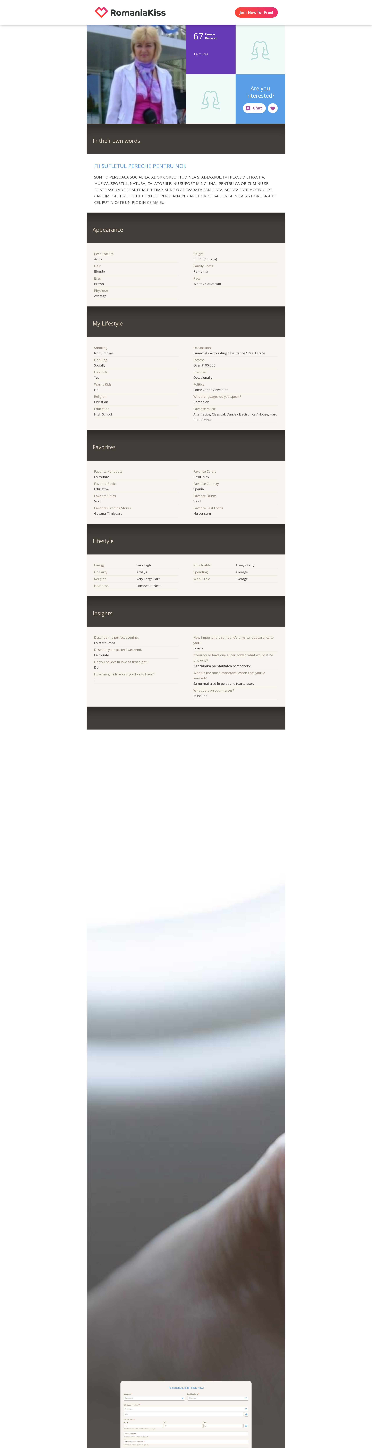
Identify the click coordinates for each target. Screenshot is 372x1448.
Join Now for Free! (256, 12)
